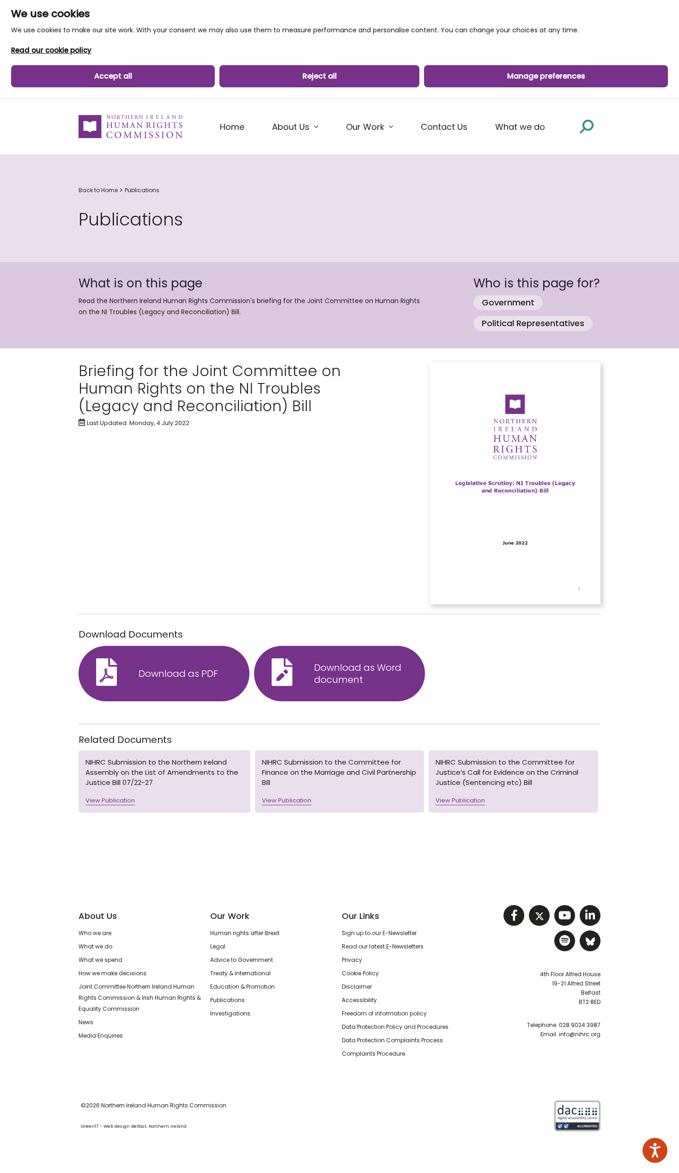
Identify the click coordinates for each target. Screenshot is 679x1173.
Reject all (320, 76)
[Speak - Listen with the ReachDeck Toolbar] (655, 1150)
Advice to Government (241, 960)
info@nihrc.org (579, 1034)
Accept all (113, 76)
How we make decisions (112, 973)
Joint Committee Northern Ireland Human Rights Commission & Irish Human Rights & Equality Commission (140, 998)
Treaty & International (240, 973)
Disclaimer (357, 987)
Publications (142, 190)
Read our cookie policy (51, 50)
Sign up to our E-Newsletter (379, 933)
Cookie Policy (360, 973)
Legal (217, 946)
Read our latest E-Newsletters (383, 946)
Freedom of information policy (384, 1013)
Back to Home (98, 190)
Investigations (230, 1013)
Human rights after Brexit (244, 933)
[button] (295, 127)
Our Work (229, 916)
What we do (95, 946)
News (86, 1022)
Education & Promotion (242, 987)
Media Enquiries (101, 1035)
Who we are (95, 933)
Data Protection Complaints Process (392, 1040)
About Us (98, 916)
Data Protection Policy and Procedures (395, 1027)
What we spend (100, 960)
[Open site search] (586, 126)
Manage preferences (546, 76)
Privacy (352, 960)
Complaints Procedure (373, 1054)
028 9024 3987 (579, 1025)
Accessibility (359, 1000)
